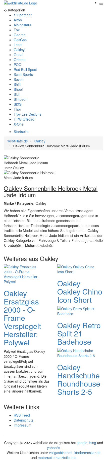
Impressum (22, 425)
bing (92, 442)
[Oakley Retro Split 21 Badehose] (77, 310)
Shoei (18, 89)
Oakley (19, 49)
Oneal (18, 54)
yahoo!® (53, 447)
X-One (19, 124)
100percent (23, 14)
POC (17, 64)
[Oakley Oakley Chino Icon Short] (77, 268)
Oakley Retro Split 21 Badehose (79, 333)
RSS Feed (22, 415)
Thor (17, 109)
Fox (17, 29)
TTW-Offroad (24, 119)
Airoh (18, 19)
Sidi (16, 94)
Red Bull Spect (25, 69)
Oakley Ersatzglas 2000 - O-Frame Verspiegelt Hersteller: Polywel (22, 318)
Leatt (18, 44)
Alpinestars (22, 24)
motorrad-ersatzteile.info (57, 457)
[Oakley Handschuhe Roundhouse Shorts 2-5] (77, 352)
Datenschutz (23, 420)
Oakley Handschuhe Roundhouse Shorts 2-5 (78, 379)
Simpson (20, 99)
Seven (19, 79)
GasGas (20, 39)
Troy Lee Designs (27, 114)
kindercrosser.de (87, 452)
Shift (17, 84)
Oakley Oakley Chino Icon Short (79, 291)
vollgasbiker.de (60, 452)
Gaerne (20, 34)
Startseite (21, 131)
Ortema (20, 59)
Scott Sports (23, 74)
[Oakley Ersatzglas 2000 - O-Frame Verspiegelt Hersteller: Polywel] (24, 273)
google (82, 442)
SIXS (17, 104)
